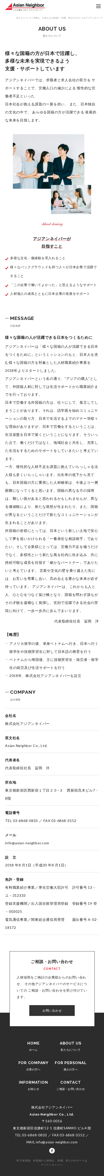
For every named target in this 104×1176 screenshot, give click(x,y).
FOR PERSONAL (70, 1066)
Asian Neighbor (25, 7)
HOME (33, 1046)
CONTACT (70, 1085)
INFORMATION (33, 1085)
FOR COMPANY (33, 1066)
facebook (52, 1150)
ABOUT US (71, 1046)
